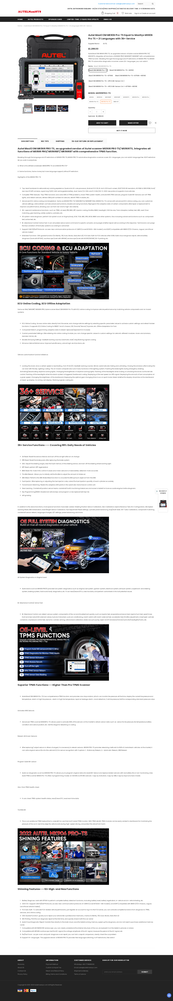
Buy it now (122, 130)
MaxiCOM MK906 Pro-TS (98, 70)
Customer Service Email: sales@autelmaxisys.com (116, 4)
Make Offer (133, 123)
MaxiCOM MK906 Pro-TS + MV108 (121, 70)
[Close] (44, 987)
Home (20, 26)
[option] (51, 67)
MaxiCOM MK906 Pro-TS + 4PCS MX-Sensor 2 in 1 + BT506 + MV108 (113, 86)
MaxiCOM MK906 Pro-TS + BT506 (101, 76)
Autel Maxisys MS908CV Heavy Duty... (26, 992)
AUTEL (105, 44)
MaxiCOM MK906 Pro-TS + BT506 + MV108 (130, 76)
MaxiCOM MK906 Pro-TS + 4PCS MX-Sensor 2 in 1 (106, 81)
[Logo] (29, 11)
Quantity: (91, 108)
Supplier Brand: (94, 44)
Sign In (137, 13)
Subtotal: (91, 116)
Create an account (148, 13)
